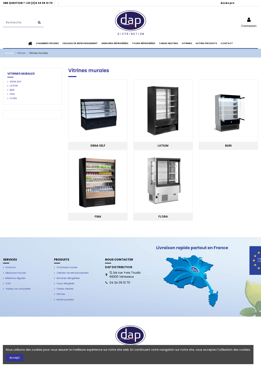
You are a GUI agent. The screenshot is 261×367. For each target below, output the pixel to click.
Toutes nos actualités (18, 288)
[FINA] (98, 181)
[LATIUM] (163, 110)
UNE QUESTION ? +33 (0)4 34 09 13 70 (28, 3)
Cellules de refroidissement (72, 272)
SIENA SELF (16, 81)
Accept (14, 358)
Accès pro (227, 3)
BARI (12, 90)
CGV (8, 283)
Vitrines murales (21, 74)
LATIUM (14, 85)
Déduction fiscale (16, 272)
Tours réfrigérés (65, 283)
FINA (12, 94)
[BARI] (228, 110)
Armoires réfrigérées (68, 278)
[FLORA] (163, 181)
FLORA (13, 98)
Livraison (11, 267)
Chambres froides (66, 267)
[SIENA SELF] (98, 110)
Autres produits (65, 299)
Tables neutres (65, 288)
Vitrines (60, 294)
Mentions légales (15, 278)
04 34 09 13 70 (119, 283)
